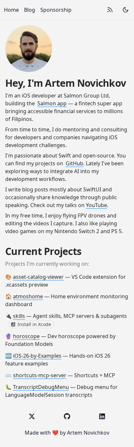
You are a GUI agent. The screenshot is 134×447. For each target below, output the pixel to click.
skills (19, 316)
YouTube (96, 205)
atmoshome (28, 296)
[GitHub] (67, 416)
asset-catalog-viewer (38, 276)
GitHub (74, 163)
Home (11, 9)
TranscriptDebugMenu (41, 387)
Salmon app (52, 103)
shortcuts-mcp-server (39, 375)
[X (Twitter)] (32, 416)
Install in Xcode (34, 324)
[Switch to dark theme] (125, 10)
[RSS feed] (110, 10)
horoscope (26, 336)
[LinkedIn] (102, 416)
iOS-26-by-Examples (37, 355)
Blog (29, 9)
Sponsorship (56, 9)
